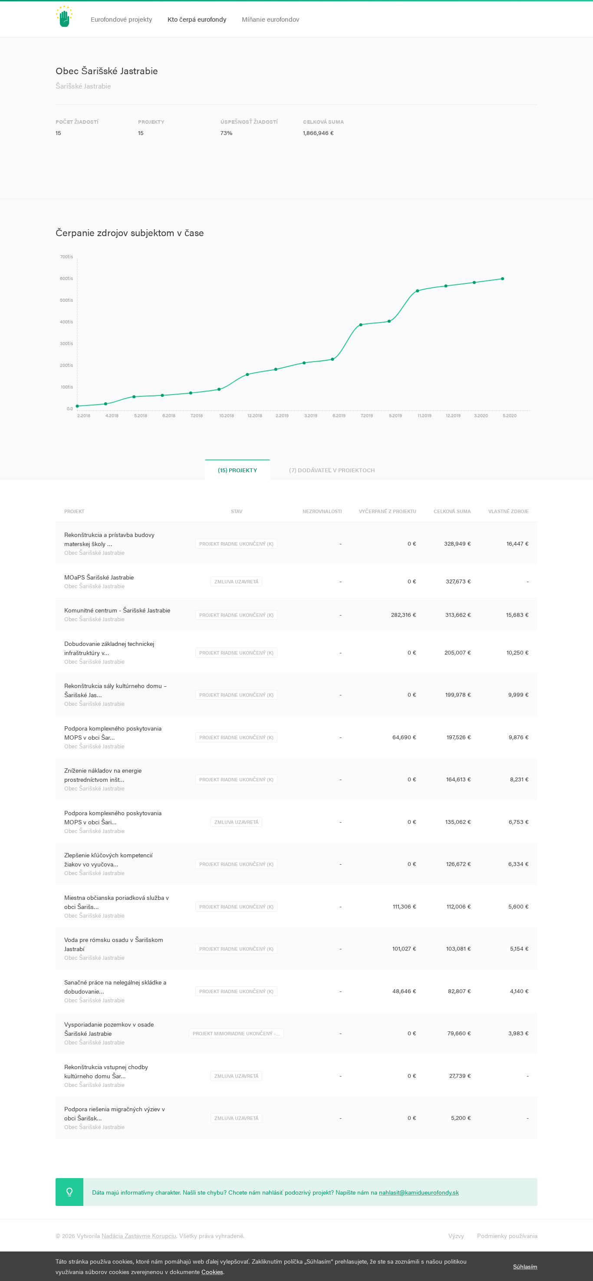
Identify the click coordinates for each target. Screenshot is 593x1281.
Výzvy (456, 1235)
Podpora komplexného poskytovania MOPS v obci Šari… (112, 817)
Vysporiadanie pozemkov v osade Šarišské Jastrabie (109, 1028)
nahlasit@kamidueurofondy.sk (419, 1192)
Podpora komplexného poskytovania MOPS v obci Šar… (112, 732)
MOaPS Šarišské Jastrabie (99, 577)
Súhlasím (525, 1266)
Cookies (212, 1271)
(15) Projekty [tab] (237, 470)
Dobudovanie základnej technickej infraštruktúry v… (109, 648)
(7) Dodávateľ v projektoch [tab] (332, 470)
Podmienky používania (507, 1235)
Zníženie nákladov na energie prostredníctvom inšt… (103, 775)
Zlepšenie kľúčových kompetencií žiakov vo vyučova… (108, 859)
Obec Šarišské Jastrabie (94, 552)
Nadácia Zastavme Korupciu (139, 1235)
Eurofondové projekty (121, 18)
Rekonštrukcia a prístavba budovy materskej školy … (109, 539)
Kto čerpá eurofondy (197, 18)
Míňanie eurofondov (270, 18)
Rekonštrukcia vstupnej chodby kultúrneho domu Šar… (106, 1071)
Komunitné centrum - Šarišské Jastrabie (117, 610)
